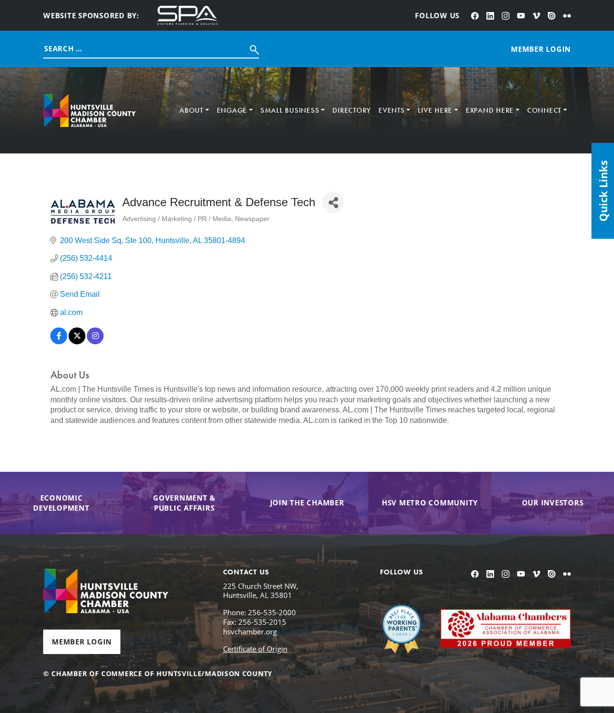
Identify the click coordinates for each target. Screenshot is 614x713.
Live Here (435, 110)
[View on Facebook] (58, 342)
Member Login (82, 641)
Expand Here (490, 110)
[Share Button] (333, 202)
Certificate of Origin (255, 649)
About (191, 110)
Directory (351, 110)
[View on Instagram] (95, 342)
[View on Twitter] (77, 342)
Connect (544, 110)
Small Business (289, 110)
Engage (232, 110)
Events (391, 110)
